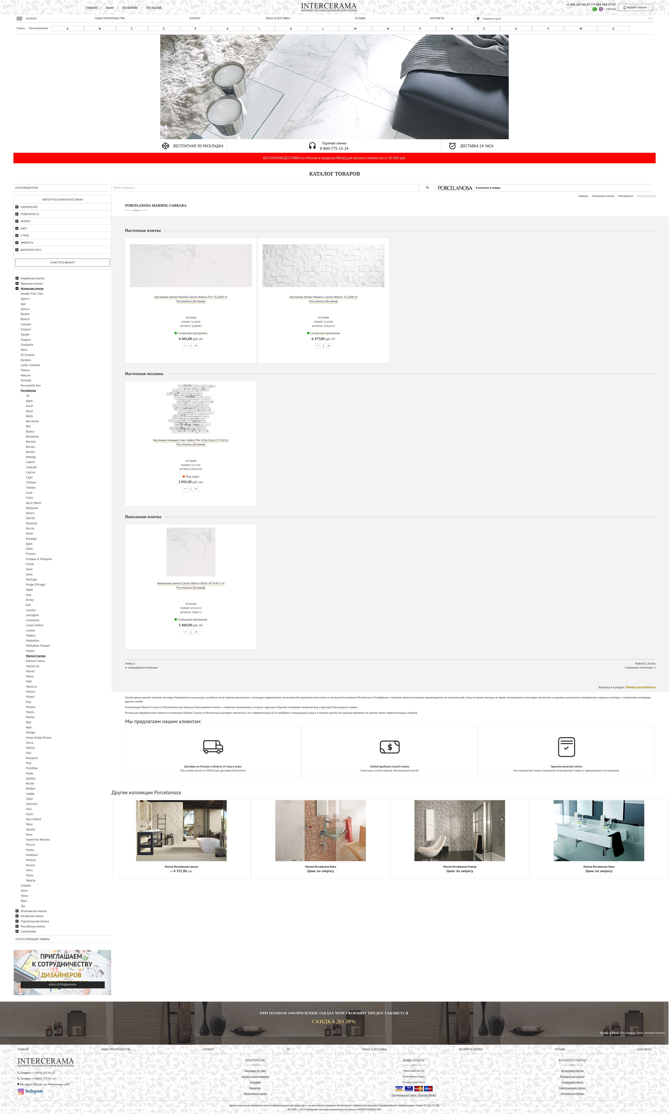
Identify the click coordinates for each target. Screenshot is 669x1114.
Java (28, 595)
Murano (30, 707)
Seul (29, 809)
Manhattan (32, 640)
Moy (28, 702)
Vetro (29, 870)
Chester (31, 487)
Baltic (29, 416)
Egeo (29, 544)
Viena (29, 875)
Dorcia (30, 528)
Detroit (30, 518)
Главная (583, 196)
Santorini (31, 804)
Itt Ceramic (28, 355)
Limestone (32, 620)
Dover (29, 533)
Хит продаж (153, 7)
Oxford (30, 748)
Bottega (31, 457)
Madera (30, 635)
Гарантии (255, 1088)
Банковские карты (414, 1076)
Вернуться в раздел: (627, 687)
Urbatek (26, 885)
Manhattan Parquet (38, 646)
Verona (30, 865)
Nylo (29, 727)
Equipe (25, 334)
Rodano (30, 788)
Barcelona (32, 421)
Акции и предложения (255, 1076)
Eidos (29, 549)
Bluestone (32, 436)
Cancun (30, 472)
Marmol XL (33, 666)
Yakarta (30, 880)
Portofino (32, 768)
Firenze (31, 554)
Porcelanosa (28, 390)
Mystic (30, 712)
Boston (30, 452)
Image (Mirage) (35, 584)
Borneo (30, 447)
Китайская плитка (32, 916)
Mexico (30, 692)
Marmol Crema (35, 661)
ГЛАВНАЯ (23, 1049)
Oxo (28, 753)
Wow (24, 901)
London (30, 630)
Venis (24, 891)
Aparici (25, 299)
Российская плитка (33, 926)
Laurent (31, 610)
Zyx (23, 906)
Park (28, 763)
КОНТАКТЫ (437, 18)
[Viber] (601, 9)
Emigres (26, 329)
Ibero (24, 350)
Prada (29, 773)
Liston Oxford (34, 625)
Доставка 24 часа (255, 1070)
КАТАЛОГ (195, 18)
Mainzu (25, 370)
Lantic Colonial (30, 365)
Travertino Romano (38, 839)
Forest (30, 564)
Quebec (31, 778)
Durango (31, 539)
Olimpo (30, 732)
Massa (29, 676)
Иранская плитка (32, 283)
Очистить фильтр (62, 262)
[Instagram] (30, 1091)
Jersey (30, 600)
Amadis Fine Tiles (32, 294)
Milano (30, 697)
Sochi (29, 814)
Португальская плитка (35, 921)
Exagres (26, 340)
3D (27, 396)
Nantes (30, 717)
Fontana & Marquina (39, 559)
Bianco (30, 431)
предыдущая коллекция (142, 667)
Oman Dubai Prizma (38, 738)
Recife (30, 783)
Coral (29, 493)
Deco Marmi (33, 503)
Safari (29, 799)
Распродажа (130, 7)
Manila (30, 651)
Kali (28, 605)
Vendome (32, 855)
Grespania (27, 345)
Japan (29, 589)
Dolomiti (31, 523)
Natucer (26, 375)
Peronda (26, 380)
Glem (29, 574)
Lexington (32, 615)
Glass (29, 569)
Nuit (28, 722)
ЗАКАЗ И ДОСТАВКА (277, 18)
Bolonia (31, 441)
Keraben (26, 360)
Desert (30, 513)
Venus (24, 896)
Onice (29, 743)
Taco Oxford (33, 819)
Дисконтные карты (255, 1093)
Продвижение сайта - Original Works (414, 1095)
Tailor (29, 824)
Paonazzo (32, 758)
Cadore (30, 462)
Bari (28, 426)
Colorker (26, 324)
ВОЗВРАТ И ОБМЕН (470, 1049)
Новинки (91, 7)
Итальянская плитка (34, 911)
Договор (255, 1082)
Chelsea (31, 482)
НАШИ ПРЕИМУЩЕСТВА (110, 18)
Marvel (30, 671)
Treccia (30, 845)
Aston (29, 411)
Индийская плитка (32, 278)
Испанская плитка (32, 288)
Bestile (25, 314)
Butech (25, 319)
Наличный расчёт (414, 1070)
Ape (23, 304)
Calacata (31, 467)
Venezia (31, 860)
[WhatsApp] (594, 9)
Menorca (31, 686)
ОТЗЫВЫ (360, 18)
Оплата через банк (413, 1082)
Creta (29, 498)
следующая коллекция (638, 667)
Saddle (30, 794)
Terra (29, 834)
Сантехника (28, 931)
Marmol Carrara (35, 656)
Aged (29, 401)
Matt (29, 681)
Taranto (30, 829)
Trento (30, 850)
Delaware (32, 508)
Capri (29, 477)
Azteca (25, 309)
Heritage (31, 579)
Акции (110, 7)
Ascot (29, 406)
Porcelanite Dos (31, 385)
